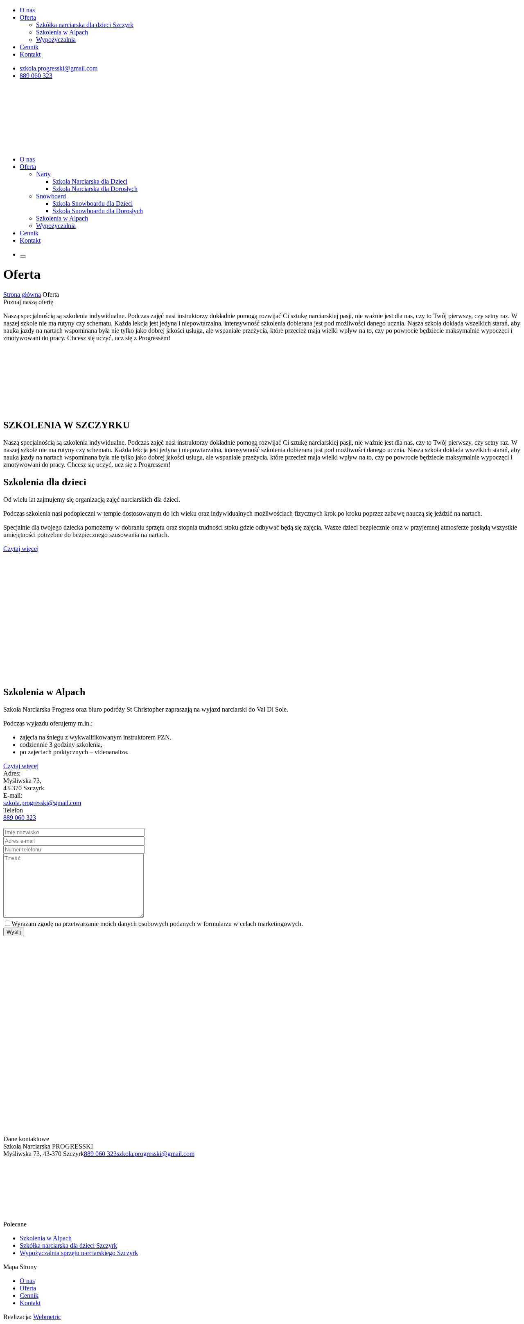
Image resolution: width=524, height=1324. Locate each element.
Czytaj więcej (20, 548)
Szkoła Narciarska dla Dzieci (89, 181)
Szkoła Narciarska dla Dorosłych (95, 188)
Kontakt (30, 54)
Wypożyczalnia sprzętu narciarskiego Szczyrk (79, 1252)
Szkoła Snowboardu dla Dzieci (92, 203)
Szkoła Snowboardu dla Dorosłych (97, 210)
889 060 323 (36, 75)
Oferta (28, 17)
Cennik (29, 46)
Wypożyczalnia (56, 39)
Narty (43, 174)
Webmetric (47, 1316)
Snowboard (51, 196)
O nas (27, 10)
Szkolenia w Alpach (62, 32)
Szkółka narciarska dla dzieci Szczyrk (84, 24)
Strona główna (22, 294)
